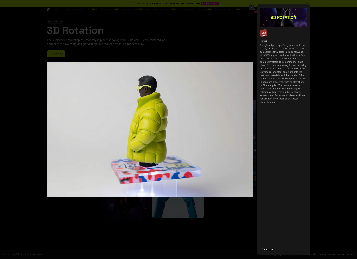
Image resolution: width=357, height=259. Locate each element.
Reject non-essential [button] (340, 245)
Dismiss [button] (314, 245)
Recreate (268, 249)
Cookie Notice (310, 216)
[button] (327, 252)
